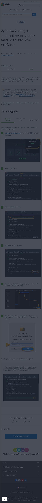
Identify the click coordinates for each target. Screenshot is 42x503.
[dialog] (21, 251)
